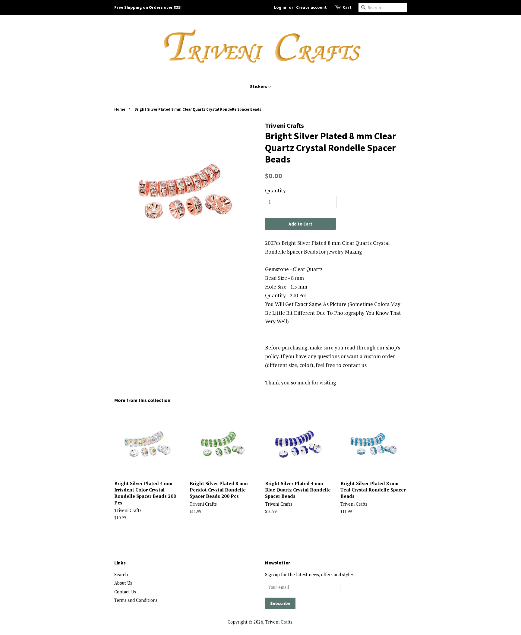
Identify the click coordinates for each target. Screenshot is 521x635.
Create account (311, 7)
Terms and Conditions (135, 600)
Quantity (275, 190)
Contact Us (125, 592)
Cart (347, 7)
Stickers (259, 86)
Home (119, 109)
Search (121, 574)
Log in (280, 7)
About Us (123, 583)
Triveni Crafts (278, 622)
